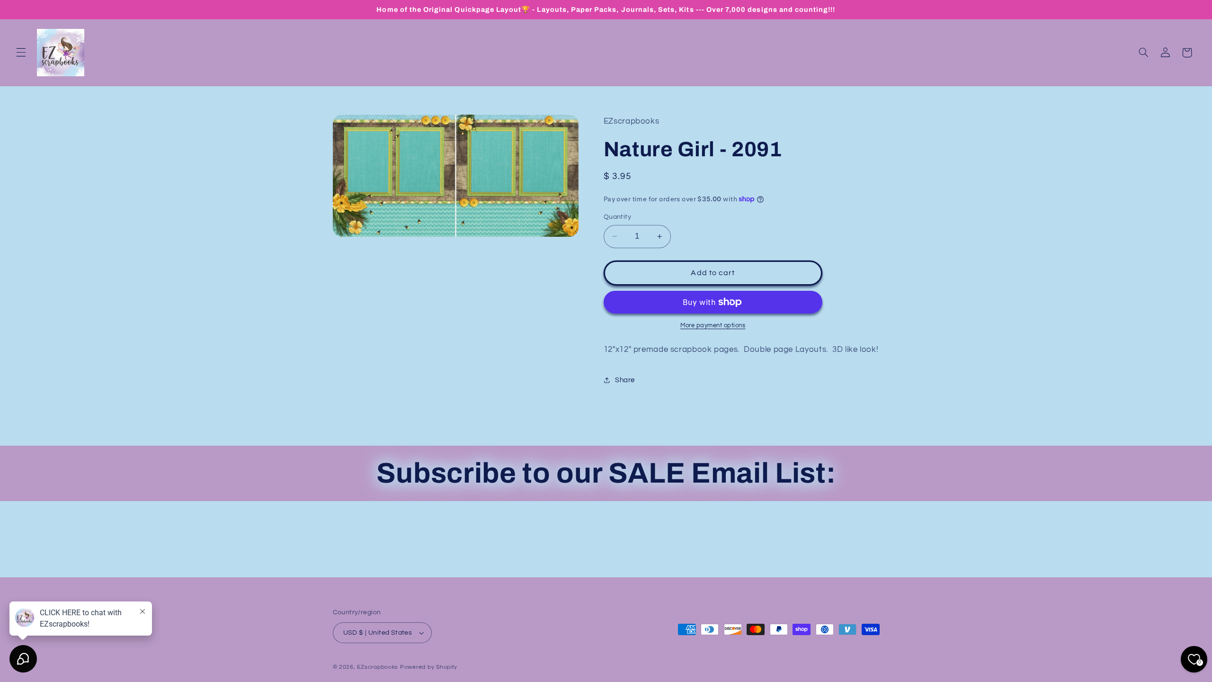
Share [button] (625, 380)
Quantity (617, 217)
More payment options (713, 326)
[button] (21, 52)
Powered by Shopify (428, 667)
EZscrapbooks (377, 667)
